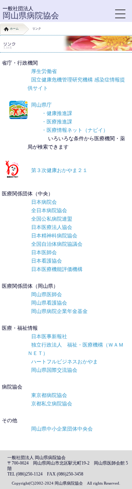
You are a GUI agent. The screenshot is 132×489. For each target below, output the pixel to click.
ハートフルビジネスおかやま (64, 361)
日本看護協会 (46, 261)
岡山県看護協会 (49, 303)
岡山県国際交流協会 (54, 370)
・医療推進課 (56, 122)
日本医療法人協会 (51, 227)
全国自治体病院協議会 (56, 244)
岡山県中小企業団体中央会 (62, 429)
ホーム (14, 28)
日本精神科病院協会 (54, 235)
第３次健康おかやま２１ (59, 170)
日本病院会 (44, 202)
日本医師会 (44, 252)
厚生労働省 (44, 71)
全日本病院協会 (49, 210)
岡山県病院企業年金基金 (59, 311)
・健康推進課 (56, 113)
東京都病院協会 (49, 395)
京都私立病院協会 (51, 403)
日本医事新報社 (49, 336)
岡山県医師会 (46, 294)
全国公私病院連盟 (51, 219)
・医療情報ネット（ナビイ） (74, 130)
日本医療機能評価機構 (56, 269)
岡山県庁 (41, 105)
